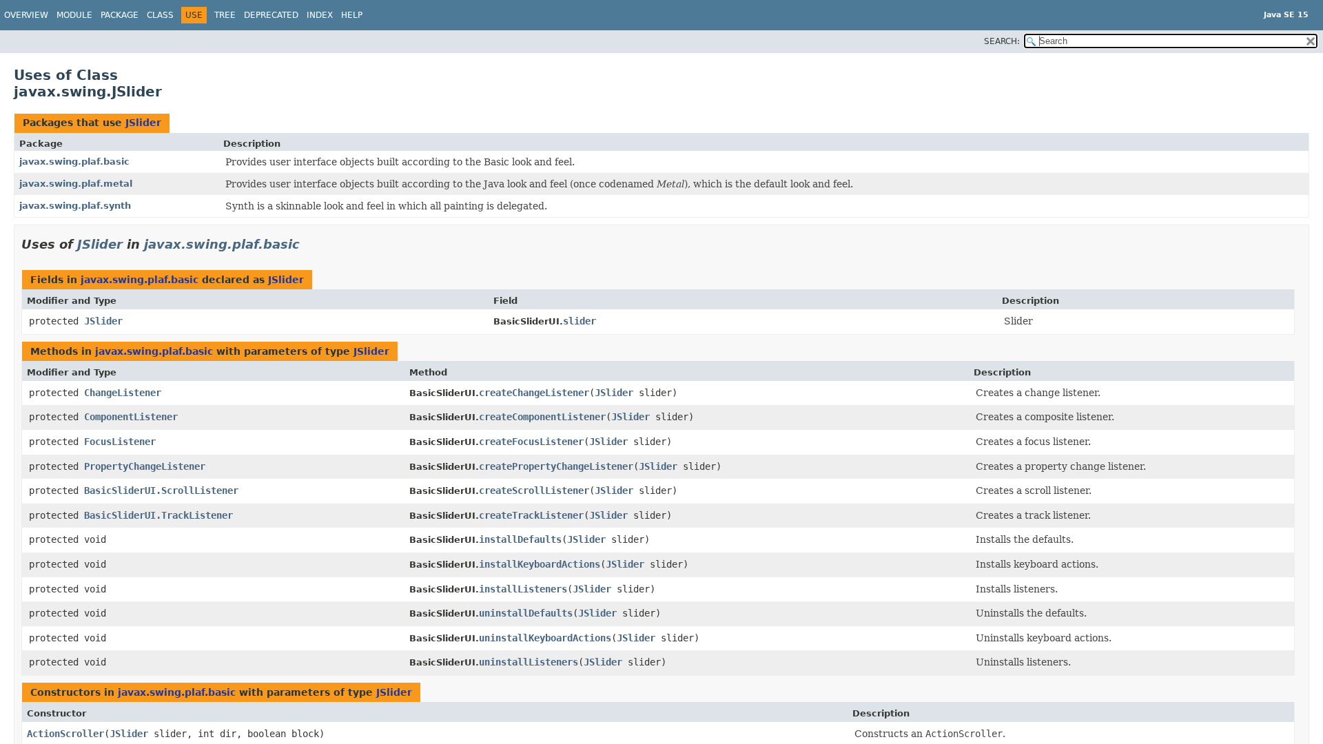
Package (120, 15)
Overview (26, 15)
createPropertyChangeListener (556, 466)
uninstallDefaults (526, 613)
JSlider (143, 122)
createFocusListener (531, 441)
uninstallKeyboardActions (545, 637)
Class (160, 15)
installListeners (523, 589)
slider (579, 321)
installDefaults (520, 539)
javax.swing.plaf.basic (74, 161)
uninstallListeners (528, 662)
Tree (225, 15)
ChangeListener (122, 392)
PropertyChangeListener (144, 466)
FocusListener (120, 441)
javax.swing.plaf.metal (75, 183)
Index (320, 15)
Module (74, 15)
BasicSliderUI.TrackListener (158, 515)
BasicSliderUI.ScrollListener (161, 490)
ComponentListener (131, 416)
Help (351, 15)
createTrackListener (531, 515)
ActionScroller (65, 733)
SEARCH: (1002, 41)
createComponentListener (542, 416)
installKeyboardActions (539, 564)
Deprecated (271, 15)
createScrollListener (534, 490)
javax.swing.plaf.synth (75, 205)
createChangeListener (534, 392)
